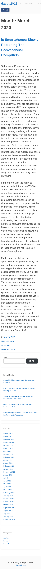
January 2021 (8, 469)
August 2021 (8, 463)
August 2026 (8, 433)
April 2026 (7, 436)
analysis (6, 538)
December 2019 (9, 499)
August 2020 (8, 475)
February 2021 (8, 466)
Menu (5, 10)
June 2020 (7, 481)
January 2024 (8, 460)
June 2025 (7, 451)
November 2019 (9, 502)
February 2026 (8, 439)
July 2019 (6, 513)
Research (6, 541)
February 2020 (8, 493)
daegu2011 (9, 3)
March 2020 (7, 490)
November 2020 (9, 472)
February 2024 (8, 457)
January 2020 (8, 496)
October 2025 (8, 445)
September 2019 (9, 508)
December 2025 (9, 442)
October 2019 (8, 505)
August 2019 (8, 511)
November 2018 (9, 519)
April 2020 (7, 487)
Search (6, 357)
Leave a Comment (9, 349)
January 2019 (8, 516)
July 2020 (6, 478)
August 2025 (8, 448)
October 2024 (8, 454)
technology (5, 345)
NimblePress (20, 565)
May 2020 (7, 484)
